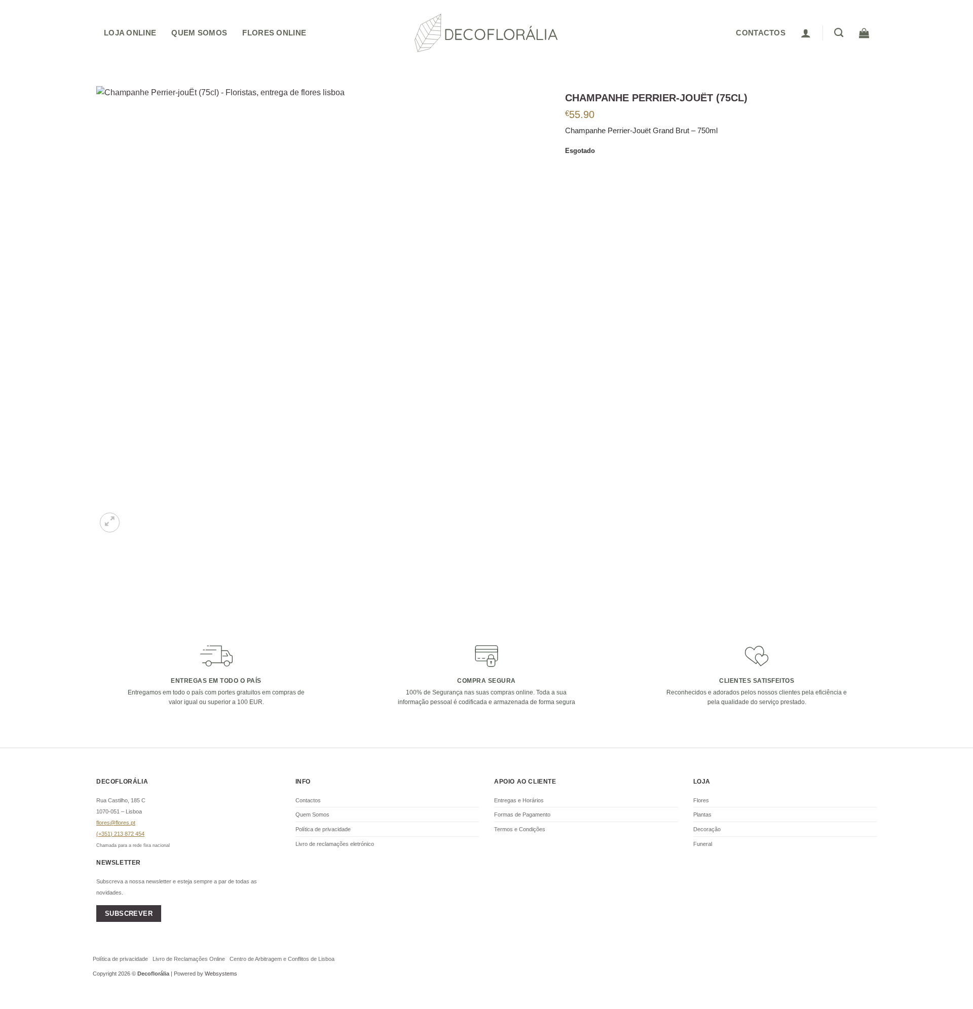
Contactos (308, 800)
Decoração (707, 829)
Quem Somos (199, 32)
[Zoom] (110, 522)
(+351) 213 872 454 (120, 834)
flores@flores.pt (115, 823)
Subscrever (129, 913)
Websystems (221, 974)
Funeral (702, 844)
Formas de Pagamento (522, 814)
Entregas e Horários (519, 800)
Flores (701, 800)
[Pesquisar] (839, 33)
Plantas (702, 814)
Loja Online (130, 32)
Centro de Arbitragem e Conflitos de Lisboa (282, 959)
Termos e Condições (519, 829)
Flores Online (274, 32)
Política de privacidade (323, 829)
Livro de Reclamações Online (189, 959)
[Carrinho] (864, 33)
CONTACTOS (760, 32)
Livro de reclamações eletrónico (334, 844)
